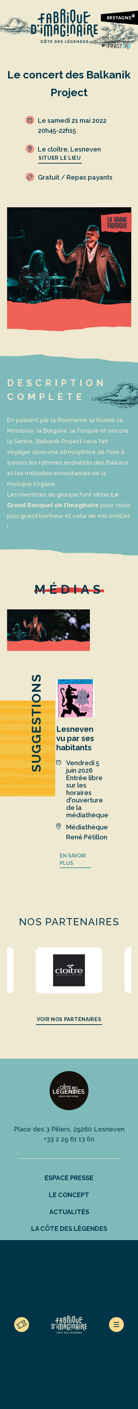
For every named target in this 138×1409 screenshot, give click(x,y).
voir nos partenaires (69, 1019)
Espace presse (69, 1178)
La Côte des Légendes (69, 1228)
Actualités (69, 1212)
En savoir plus (73, 859)
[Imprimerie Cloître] (69, 970)
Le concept (69, 1195)
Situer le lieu (60, 158)
